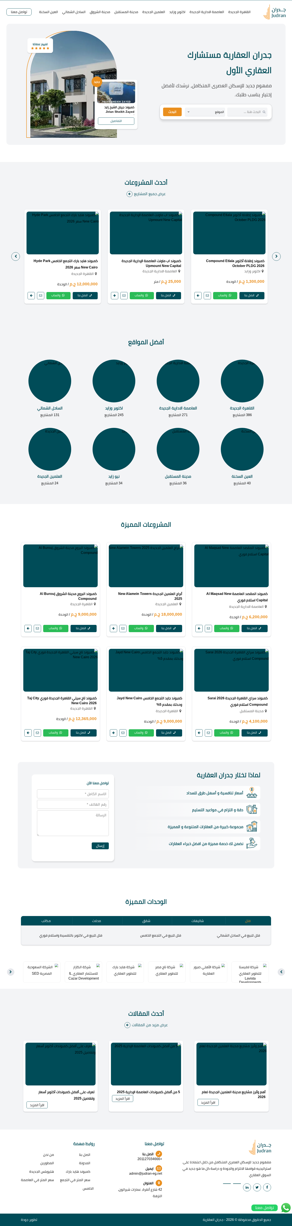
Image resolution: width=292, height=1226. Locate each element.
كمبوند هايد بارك (78, 1171)
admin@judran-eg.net (145, 1173)
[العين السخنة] (242, 457)
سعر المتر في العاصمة (37, 1180)
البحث (172, 112)
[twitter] (257, 1187)
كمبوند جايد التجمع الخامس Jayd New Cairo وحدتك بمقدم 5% (149, 701)
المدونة (84, 1163)
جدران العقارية (213, 1220)
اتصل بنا (249, 295)
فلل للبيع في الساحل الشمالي (238, 935)
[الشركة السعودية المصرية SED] (41, 970)
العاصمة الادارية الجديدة (207, 12)
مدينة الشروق (100, 12)
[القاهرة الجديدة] (242, 389)
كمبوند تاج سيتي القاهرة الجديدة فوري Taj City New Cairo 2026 (62, 700)
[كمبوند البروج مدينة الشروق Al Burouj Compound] (60, 565)
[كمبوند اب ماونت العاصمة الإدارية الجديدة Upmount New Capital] (146, 233)
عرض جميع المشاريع (150, 194)
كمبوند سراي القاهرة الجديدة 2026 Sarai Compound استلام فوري (238, 701)
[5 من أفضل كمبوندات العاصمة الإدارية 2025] (146, 1064)
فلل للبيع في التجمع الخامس (160, 935)
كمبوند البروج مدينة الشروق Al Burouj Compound (68, 596)
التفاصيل (116, 121)
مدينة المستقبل (126, 12)
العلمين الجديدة (153, 12)
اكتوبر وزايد (177, 12)
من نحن (48, 1154)
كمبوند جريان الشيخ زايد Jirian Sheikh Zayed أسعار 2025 (119, 110)
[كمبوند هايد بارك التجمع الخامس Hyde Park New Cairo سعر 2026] (63, 233)
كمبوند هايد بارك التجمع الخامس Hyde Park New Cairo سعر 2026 (66, 264)
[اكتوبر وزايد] (114, 389)
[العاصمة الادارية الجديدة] (178, 389)
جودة (24, 1220)
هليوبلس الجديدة (41, 1171)
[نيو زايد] (114, 457)
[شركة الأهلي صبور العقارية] (208, 970)
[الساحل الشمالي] (50, 389)
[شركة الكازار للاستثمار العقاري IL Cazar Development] (83, 972)
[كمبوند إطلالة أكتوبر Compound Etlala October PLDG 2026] (229, 233)
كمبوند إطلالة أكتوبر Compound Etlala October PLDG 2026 (235, 263)
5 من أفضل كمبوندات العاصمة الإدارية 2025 (148, 1092)
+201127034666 (149, 1159)
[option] (229, 256)
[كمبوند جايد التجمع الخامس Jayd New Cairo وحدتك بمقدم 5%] (146, 670)
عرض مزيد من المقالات (150, 1025)
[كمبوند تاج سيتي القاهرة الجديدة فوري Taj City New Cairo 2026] (60, 670)
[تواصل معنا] (207, 295)
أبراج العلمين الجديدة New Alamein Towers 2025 (150, 596)
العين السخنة (48, 12)
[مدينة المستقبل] (178, 457)
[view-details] (198, 295)
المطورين (47, 1163)
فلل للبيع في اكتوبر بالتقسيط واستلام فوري (70, 935)
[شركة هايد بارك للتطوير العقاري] (125, 970)
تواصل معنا (19, 12)
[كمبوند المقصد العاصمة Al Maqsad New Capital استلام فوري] (231, 565)
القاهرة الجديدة (239, 12)
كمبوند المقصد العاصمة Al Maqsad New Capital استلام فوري (237, 597)
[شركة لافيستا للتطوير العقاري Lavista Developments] (250, 974)
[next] (15, 256)
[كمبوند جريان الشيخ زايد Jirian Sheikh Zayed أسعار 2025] (116, 92)
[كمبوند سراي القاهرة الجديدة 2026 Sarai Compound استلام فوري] (231, 670)
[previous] (276, 256)
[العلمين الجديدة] (50, 457)
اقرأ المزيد (208, 1102)
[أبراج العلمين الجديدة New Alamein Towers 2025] (146, 565)
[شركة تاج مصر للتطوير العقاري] (166, 970)
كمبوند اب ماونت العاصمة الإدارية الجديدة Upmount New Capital (151, 263)
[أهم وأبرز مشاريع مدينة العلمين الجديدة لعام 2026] (231, 1064)
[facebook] (267, 1187)
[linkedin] (247, 1187)
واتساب (223, 295)
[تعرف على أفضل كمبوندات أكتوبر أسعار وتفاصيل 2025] (60, 1064)
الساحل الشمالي (74, 12)
